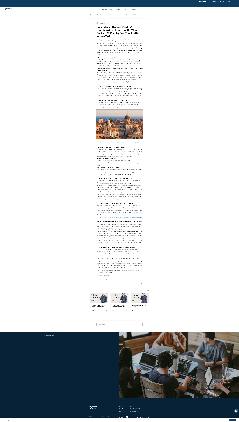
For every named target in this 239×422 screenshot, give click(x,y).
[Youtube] (148, 418)
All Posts (92, 14)
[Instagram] (144, 418)
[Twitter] (146, 418)
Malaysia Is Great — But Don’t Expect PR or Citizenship (99, 306)
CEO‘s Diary (135, 14)
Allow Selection (225, 420)
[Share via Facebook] (97, 279)
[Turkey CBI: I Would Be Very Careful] (140, 298)
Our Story (128, 14)
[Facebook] (139, 418)
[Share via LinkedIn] (103, 279)
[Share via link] (106, 279)
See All (147, 290)
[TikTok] (137, 418)
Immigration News (109, 14)
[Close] (237, 420)
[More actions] (142, 23)
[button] (147, 14)
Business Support (119, 14)
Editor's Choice (99, 14)
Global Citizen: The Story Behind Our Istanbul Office (118, 306)
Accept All (233, 420)
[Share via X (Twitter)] (100, 279)
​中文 (209, 1)
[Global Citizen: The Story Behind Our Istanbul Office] (120, 298)
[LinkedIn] (141, 418)
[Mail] (142, 417)
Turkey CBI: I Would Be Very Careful (139, 306)
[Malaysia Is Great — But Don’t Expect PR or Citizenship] (99, 298)
